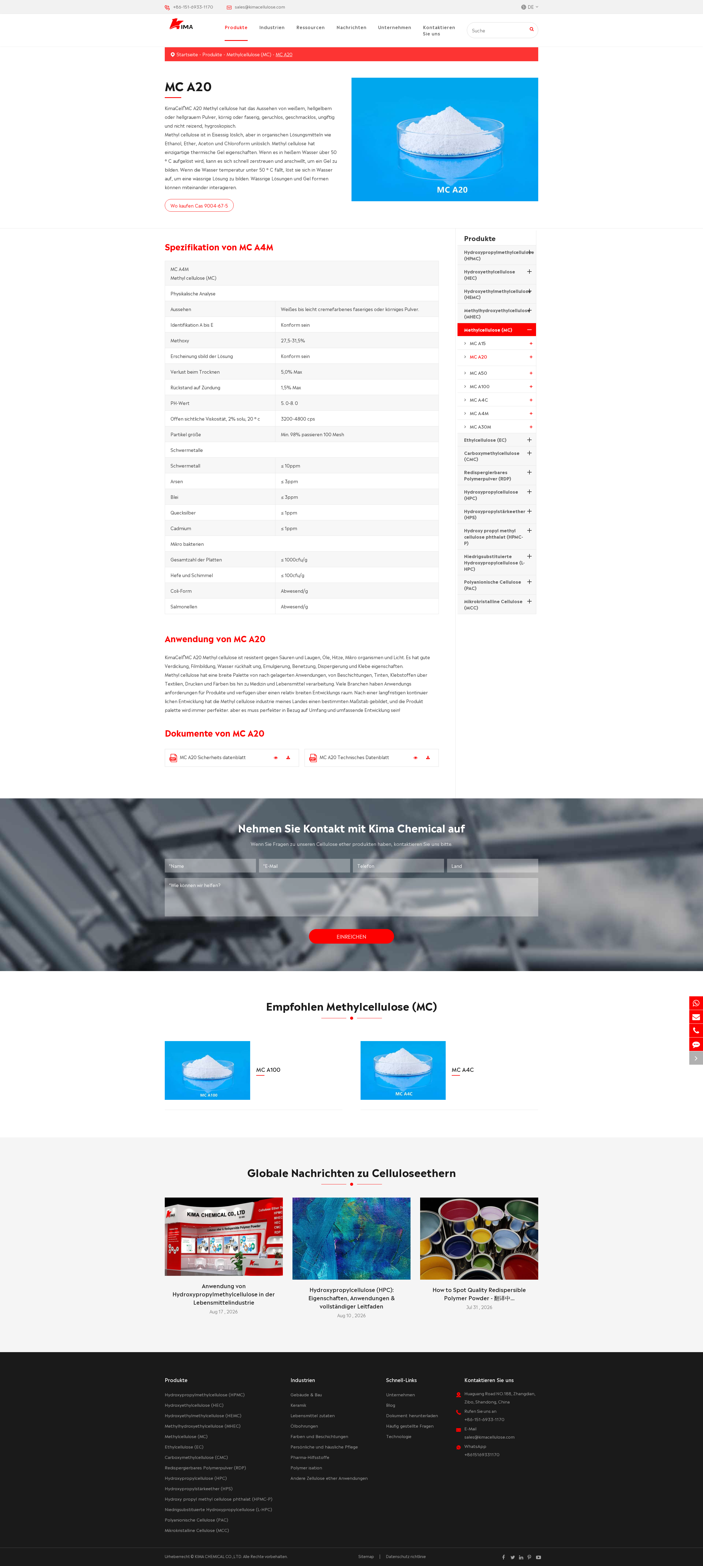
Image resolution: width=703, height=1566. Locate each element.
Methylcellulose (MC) (249, 54)
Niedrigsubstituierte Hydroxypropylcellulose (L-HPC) (494, 562)
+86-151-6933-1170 (193, 6)
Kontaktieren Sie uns (439, 30)
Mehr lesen (223, 1269)
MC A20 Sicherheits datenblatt (213, 757)
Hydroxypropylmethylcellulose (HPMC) (499, 254)
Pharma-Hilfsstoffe (310, 1457)
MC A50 (478, 372)
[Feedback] (696, 1044)
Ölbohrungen (304, 1425)
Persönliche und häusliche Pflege (324, 1446)
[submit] (532, 28)
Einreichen (351, 936)
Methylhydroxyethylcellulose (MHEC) (497, 313)
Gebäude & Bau (306, 1394)
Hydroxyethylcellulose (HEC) (489, 274)
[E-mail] (696, 1017)
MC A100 (480, 386)
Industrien (272, 27)
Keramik (298, 1405)
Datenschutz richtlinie (406, 1556)
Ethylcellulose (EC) (485, 439)
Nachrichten (351, 27)
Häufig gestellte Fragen (410, 1425)
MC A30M (480, 426)
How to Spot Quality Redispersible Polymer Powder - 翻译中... (479, 1293)
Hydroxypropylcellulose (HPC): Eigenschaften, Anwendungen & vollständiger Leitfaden (351, 1297)
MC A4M (479, 413)
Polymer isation (306, 1467)
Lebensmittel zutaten (313, 1415)
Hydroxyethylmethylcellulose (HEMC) (497, 293)
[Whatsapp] (696, 1003)
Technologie (398, 1436)
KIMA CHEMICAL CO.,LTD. (218, 1556)
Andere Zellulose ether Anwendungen (329, 1478)
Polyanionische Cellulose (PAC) (492, 584)
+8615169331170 (482, 1454)
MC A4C (479, 399)
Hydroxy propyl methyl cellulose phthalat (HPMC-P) (493, 536)
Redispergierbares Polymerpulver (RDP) (487, 475)
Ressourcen (310, 27)
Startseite (187, 54)
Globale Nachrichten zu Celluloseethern (351, 1171)
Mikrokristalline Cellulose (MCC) (493, 604)
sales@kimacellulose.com (260, 6)
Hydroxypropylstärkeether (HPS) (494, 514)
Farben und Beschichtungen (319, 1436)
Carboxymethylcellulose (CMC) (492, 455)
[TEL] (696, 1030)
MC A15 (478, 343)
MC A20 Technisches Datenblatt (354, 757)
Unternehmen (394, 27)
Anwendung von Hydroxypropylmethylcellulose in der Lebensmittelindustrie (223, 1293)
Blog (390, 1405)
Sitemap (366, 1556)
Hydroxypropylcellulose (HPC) (491, 494)
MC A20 (284, 54)
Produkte (236, 27)
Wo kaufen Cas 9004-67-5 (199, 205)
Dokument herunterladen (412, 1415)
